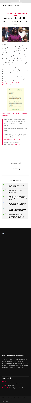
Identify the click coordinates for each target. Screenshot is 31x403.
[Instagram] (18, 1)
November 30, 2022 (17, 144)
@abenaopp (11, 386)
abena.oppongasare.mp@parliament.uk (13, 384)
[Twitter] (14, 1)
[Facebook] (12, 1)
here (6, 72)
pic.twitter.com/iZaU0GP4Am (12, 139)
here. (12, 74)
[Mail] (16, 1)
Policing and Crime (17, 13)
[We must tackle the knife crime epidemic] (15, 34)
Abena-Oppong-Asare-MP (16, 388)
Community (7, 13)
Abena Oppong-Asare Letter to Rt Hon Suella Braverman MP (15, 83)
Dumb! (25, 397)
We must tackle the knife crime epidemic (15, 19)
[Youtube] (21, 1)
